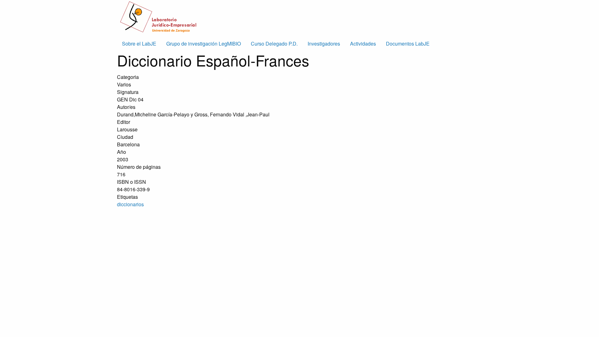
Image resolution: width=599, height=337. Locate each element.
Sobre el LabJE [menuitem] (139, 43)
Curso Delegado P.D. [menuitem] (274, 43)
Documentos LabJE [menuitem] (408, 43)
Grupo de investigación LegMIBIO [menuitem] (203, 43)
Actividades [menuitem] (363, 43)
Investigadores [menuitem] (324, 43)
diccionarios (130, 204)
